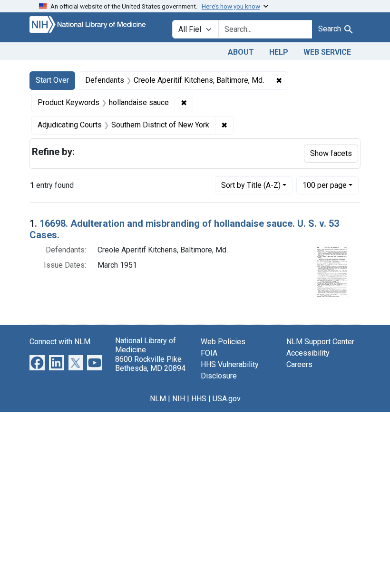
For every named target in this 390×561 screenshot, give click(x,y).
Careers (299, 364)
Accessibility (308, 353)
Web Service (327, 52)
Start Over (52, 80)
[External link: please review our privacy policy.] (37, 362)
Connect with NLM (59, 341)
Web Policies (223, 341)
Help (278, 52)
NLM (158, 398)
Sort (251, 185)
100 (324, 185)
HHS (198, 398)
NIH (178, 398)
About (241, 52)
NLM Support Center (320, 341)
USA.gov (227, 398)
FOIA (209, 353)
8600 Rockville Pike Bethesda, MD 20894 (150, 364)
